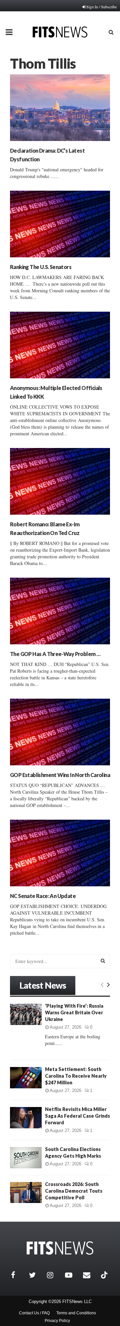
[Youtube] (72, 1275)
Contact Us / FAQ (34, 1313)
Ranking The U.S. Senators (40, 267)
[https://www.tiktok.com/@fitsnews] (105, 1275)
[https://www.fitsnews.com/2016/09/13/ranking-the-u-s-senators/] (60, 224)
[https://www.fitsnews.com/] (60, 1248)
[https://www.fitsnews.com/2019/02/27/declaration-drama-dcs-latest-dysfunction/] (60, 107)
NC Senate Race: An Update (43, 896)
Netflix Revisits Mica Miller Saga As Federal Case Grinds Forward (77, 1115)
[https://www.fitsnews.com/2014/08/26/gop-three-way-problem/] (60, 611)
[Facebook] (18, 1275)
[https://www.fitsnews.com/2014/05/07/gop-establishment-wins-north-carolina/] (60, 732)
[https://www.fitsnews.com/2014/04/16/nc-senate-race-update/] (60, 853)
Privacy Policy (57, 1320)
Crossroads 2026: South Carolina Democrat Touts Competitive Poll (73, 1190)
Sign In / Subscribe (101, 6)
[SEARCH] (103, 960)
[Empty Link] (102, 984)
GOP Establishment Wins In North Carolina (60, 775)
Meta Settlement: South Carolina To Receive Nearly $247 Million (76, 1075)
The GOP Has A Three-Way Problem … (55, 654)
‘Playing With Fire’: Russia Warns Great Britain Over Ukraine (74, 1012)
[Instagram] (54, 1275)
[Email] (90, 1275)
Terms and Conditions (76, 1313)
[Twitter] (36, 1275)
